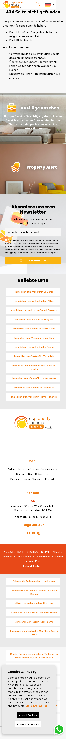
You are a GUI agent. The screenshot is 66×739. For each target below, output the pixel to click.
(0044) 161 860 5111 (33, 516)
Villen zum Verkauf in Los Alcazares (34, 603)
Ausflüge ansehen (46, 469)
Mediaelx (38, 566)
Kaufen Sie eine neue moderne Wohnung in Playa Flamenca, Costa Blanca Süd (34, 656)
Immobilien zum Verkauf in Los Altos (34, 300)
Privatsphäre (24, 556)
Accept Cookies (28, 715)
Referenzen (41, 474)
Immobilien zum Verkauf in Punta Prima (34, 328)
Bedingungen (43, 556)
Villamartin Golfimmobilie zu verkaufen (34, 581)
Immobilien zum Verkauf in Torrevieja (34, 356)
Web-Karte (35, 561)
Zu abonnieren (35, 260)
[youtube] (33, 532)
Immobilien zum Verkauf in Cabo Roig (34, 337)
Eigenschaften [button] (26, 469)
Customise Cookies (28, 724)
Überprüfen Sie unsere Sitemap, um (31, 61)
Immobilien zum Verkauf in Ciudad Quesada (34, 310)
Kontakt (49, 479)
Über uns (21, 474)
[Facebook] (28, 532)
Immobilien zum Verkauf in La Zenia (34, 291)
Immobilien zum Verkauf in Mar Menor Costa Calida (34, 632)
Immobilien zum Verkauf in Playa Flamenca (34, 396)
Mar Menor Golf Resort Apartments (34, 621)
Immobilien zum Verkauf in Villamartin (34, 387)
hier (16, 78)
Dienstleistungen (20, 479)
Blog (30, 474)
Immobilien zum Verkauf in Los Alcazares (34, 378)
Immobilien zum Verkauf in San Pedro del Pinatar (34, 367)
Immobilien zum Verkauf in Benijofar (34, 319)
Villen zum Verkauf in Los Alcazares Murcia (34, 612)
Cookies (59, 556)
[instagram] (38, 532)
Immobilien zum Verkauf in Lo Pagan (34, 347)
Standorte (37, 479)
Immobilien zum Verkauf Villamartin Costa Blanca (34, 592)
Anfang (12, 469)
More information (37, 706)
